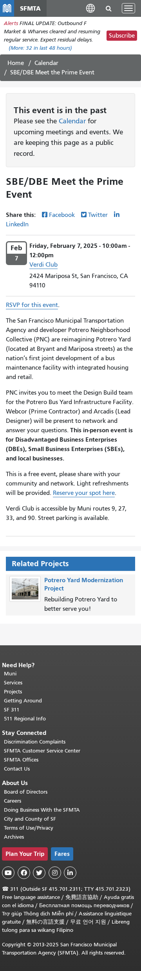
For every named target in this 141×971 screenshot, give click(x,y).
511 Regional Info (25, 718)
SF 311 (12, 709)
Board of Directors (25, 792)
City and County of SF (30, 819)
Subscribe (122, 35)
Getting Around (23, 700)
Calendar (46, 63)
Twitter (98, 214)
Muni (10, 673)
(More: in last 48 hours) (40, 48)
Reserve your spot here (84, 492)
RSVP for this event (32, 305)
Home (15, 63)
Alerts (11, 23)
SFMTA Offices (21, 759)
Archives (14, 837)
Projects (13, 691)
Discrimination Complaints (34, 741)
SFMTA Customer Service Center (42, 750)
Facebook (62, 214)
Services (13, 682)
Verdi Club (43, 264)
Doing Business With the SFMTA (42, 810)
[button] (90, 8)
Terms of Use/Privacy (28, 828)
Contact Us (17, 768)
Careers (12, 801)
